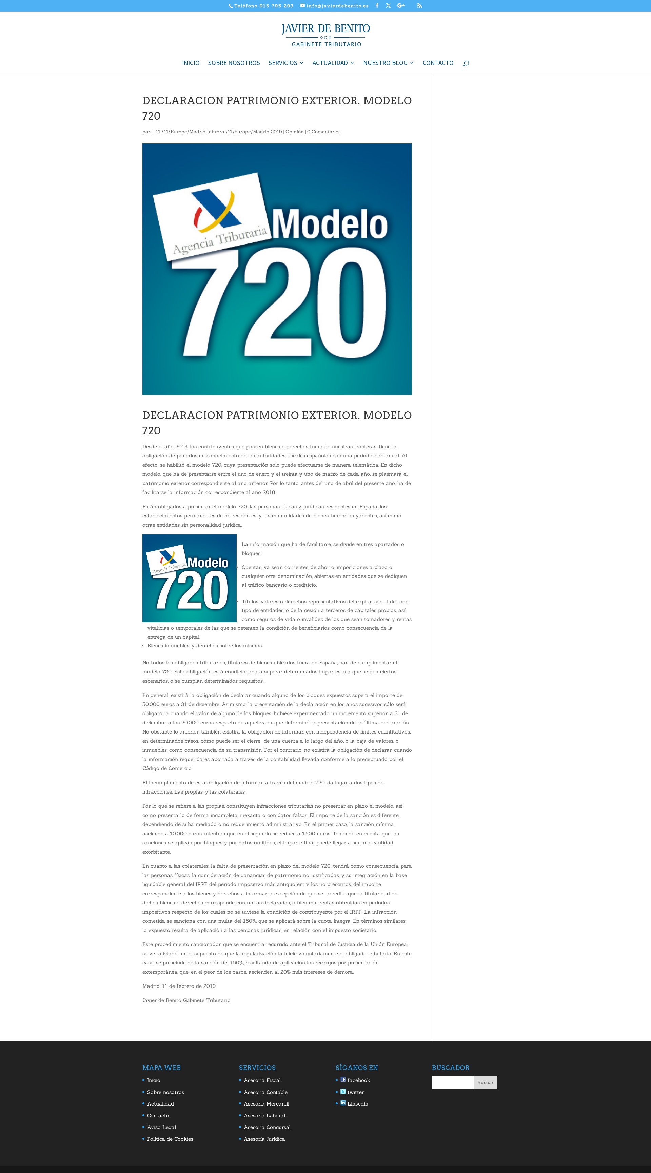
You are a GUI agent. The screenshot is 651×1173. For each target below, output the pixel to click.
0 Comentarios (324, 132)
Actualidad (330, 63)
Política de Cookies (170, 1139)
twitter (355, 1092)
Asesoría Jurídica (264, 1139)
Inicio (191, 63)
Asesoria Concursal (267, 1127)
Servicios (283, 63)
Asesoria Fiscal (262, 1080)
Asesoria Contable (266, 1092)
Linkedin (357, 1103)
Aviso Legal (161, 1127)
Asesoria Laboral (264, 1115)
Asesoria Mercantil (266, 1103)
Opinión (294, 132)
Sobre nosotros (234, 63)
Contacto (438, 63)
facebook (358, 1080)
